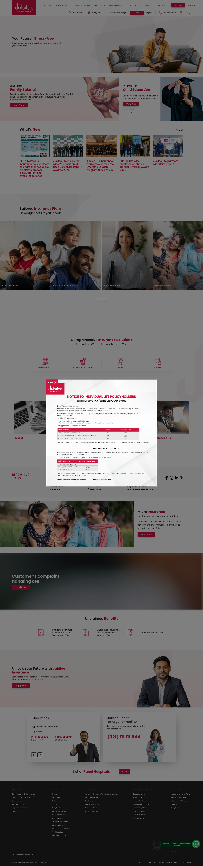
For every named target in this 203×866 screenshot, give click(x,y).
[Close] (52, 381)
